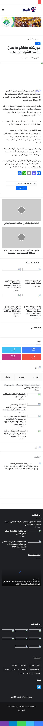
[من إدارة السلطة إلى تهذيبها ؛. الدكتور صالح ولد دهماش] (8, 640)
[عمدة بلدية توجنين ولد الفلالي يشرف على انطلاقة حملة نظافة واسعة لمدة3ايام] (21, 648)
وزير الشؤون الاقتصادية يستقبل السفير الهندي (33, 282)
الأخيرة (21, 377)
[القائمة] (3, 10)
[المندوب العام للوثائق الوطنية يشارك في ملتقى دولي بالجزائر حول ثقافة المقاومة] (11, 299)
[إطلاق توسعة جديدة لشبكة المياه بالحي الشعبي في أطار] (21, 640)
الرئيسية (35, 38)
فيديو (28, 673)
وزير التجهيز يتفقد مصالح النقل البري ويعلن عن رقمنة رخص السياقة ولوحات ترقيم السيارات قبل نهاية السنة (32, 311)
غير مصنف (37, 673)
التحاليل (31, 665)
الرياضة (14, 665)
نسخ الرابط (21, 188)
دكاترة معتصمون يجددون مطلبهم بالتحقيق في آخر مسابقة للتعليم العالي (22, 386)
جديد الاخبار (15, 669)
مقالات (22, 673)
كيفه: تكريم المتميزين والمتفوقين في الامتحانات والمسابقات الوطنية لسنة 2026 (12, 284)
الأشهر (36, 377)
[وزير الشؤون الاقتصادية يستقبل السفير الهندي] (31, 273)
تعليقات (7, 377)
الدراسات (23, 665)
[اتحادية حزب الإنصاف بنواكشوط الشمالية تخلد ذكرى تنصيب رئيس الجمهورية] (35, 648)
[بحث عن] (40, 10)
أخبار (28, 38)
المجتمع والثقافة (35, 669)
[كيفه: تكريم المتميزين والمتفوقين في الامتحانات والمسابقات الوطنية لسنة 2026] (11, 273)
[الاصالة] (29, 9)
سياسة (7, 669)
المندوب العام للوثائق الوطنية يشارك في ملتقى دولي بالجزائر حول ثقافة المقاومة (11, 310)
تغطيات (24, 669)
